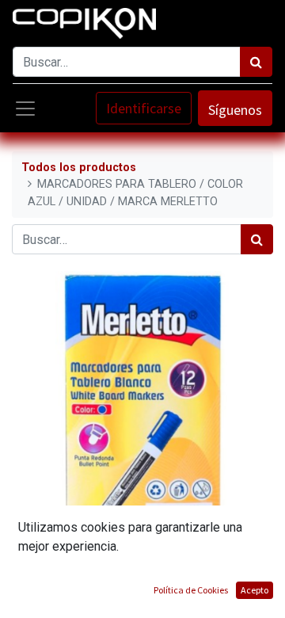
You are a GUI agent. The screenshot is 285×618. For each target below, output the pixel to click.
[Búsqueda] (256, 62)
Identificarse (143, 108)
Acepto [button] (254, 590)
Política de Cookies (191, 590)
